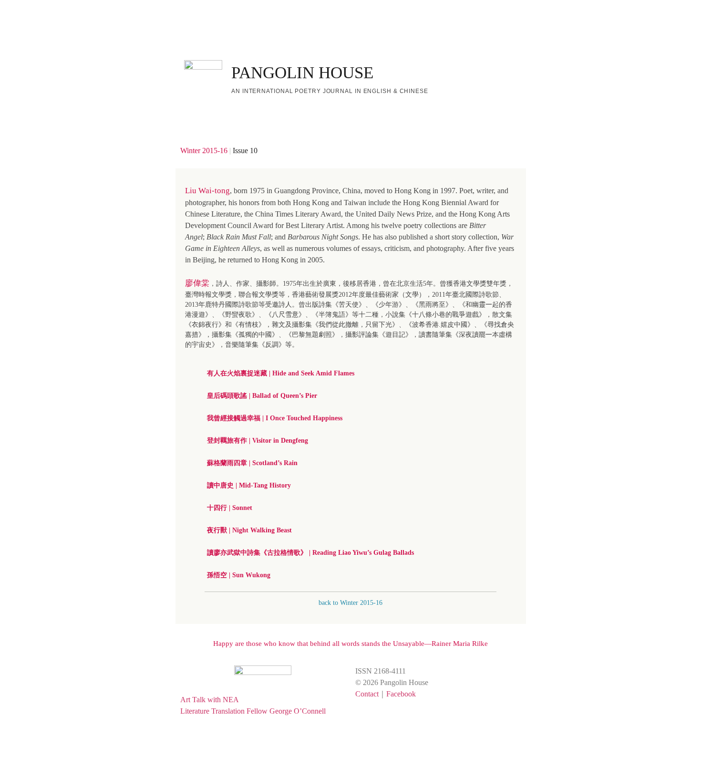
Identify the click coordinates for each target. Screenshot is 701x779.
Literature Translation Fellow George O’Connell (253, 711)
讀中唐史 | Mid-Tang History (249, 485)
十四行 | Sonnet (229, 507)
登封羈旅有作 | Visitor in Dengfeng (257, 440)
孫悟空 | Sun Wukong (238, 575)
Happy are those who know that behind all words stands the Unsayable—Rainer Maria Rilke (350, 643)
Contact (367, 694)
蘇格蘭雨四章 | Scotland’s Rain (252, 463)
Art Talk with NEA (209, 700)
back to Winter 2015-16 (350, 602)
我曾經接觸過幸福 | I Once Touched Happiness (274, 418)
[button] (354, 373)
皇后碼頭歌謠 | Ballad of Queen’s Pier (262, 395)
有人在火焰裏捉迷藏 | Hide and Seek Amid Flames (280, 373)
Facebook (401, 694)
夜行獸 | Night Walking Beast (249, 530)
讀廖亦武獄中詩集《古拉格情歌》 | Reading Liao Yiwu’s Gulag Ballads (310, 552)
